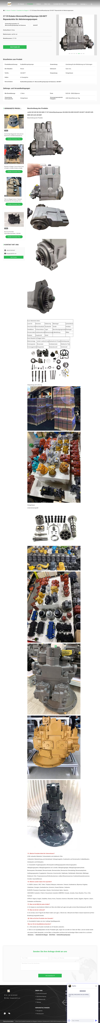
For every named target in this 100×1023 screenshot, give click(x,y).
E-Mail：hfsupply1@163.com (12, 998)
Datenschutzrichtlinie (8, 1021)
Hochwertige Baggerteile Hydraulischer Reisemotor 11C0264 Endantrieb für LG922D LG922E (14, 135)
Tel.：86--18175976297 (11, 995)
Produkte (30, 4)
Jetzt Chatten (14, 47)
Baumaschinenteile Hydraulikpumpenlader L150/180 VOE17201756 (12, 233)
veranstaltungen (72, 4)
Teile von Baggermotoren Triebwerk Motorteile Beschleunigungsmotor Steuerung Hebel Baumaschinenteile (13, 200)
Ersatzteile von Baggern (23, 10)
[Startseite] (9, 4)
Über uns (47, 4)
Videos (38, 4)
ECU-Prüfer (52, 934)
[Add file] (69, 1020)
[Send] (96, 1020)
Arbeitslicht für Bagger (42, 934)
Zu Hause (21, 4)
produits (13, 10)
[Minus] (96, 986)
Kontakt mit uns (58, 4)
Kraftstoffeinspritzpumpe (63, 934)
